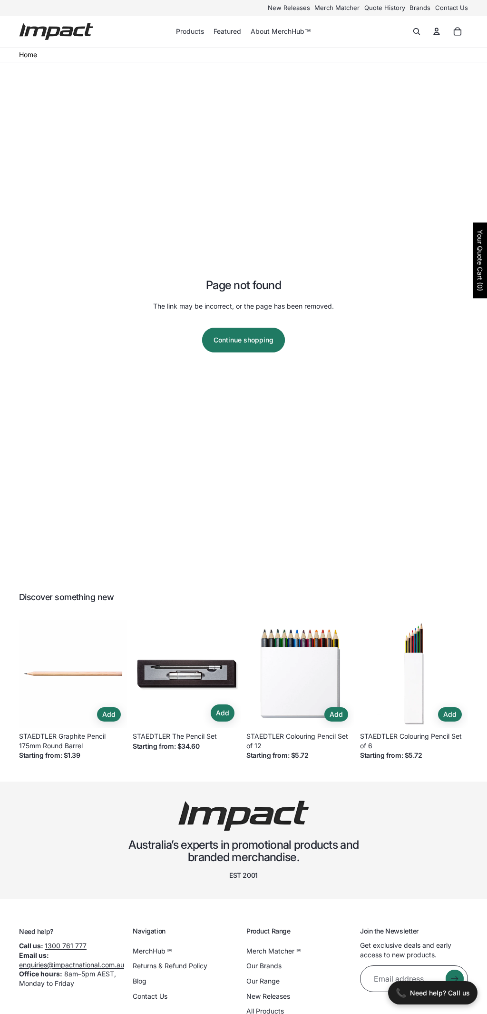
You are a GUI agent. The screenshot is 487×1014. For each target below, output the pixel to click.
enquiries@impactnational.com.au (71, 965)
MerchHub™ (152, 951)
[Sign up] (455, 979)
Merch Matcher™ (273, 951)
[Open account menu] (436, 31)
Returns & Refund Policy (170, 966)
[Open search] (416, 31)
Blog (139, 981)
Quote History (384, 7)
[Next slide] (119, 673)
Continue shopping (243, 340)
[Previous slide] (26, 673)
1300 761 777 (66, 946)
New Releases (289, 7)
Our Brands (264, 966)
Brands (419, 7)
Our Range (263, 981)
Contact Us (451, 7)
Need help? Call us (433, 993)
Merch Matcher (337, 7)
